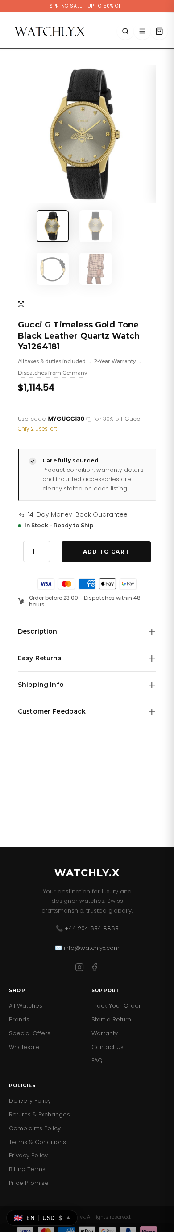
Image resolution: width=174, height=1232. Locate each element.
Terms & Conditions (37, 1142)
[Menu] (142, 31)
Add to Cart (106, 551)
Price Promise (29, 1183)
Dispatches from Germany (52, 374)
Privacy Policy (28, 1155)
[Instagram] (79, 969)
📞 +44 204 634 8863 (87, 928)
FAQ (97, 1060)
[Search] (125, 31)
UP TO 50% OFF (105, 6)
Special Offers (29, 1033)
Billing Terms (27, 1169)
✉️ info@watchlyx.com (87, 948)
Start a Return (111, 1019)
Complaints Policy (35, 1128)
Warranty (104, 1033)
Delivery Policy (30, 1100)
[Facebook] (94, 969)
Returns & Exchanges (39, 1114)
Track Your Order (116, 1005)
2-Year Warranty (115, 362)
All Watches (25, 1005)
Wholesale (24, 1047)
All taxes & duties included (52, 362)
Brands (19, 1019)
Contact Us (107, 1047)
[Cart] (159, 31)
